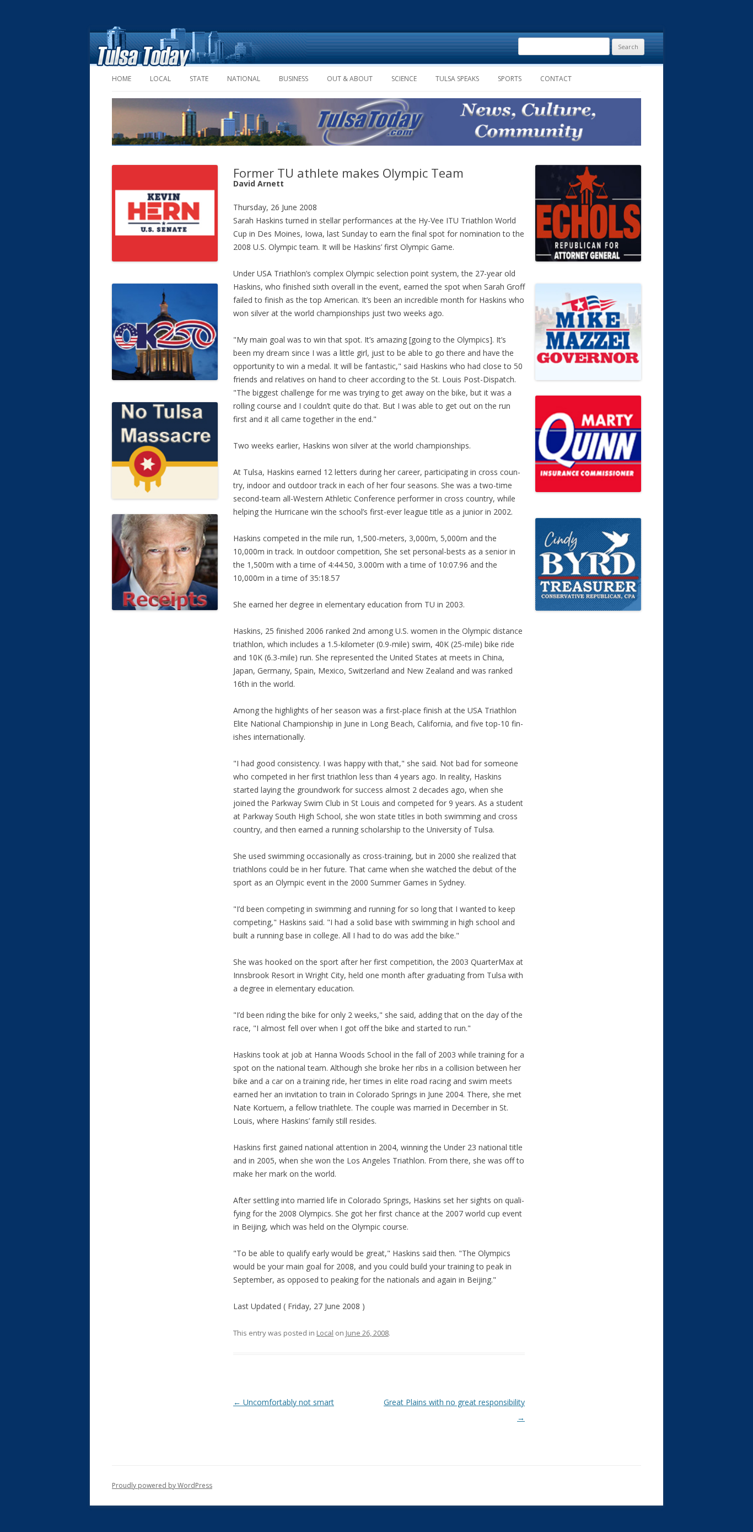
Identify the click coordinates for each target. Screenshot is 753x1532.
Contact (556, 78)
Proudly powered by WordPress (162, 1485)
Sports (509, 78)
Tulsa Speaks (457, 78)
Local (160, 78)
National (243, 78)
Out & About (350, 78)
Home (121, 78)
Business (293, 78)
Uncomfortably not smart (283, 1402)
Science (404, 78)
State (199, 78)
